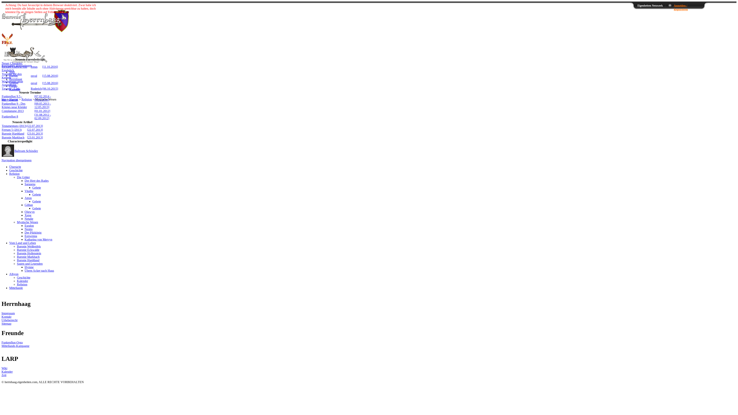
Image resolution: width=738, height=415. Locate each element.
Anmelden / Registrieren (681, 5)
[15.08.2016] (50, 75)
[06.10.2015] (50, 88)
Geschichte (16, 170)
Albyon (13, 274)
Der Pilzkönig (33, 232)
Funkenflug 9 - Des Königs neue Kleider (14, 105)
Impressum (8, 313)
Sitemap (6, 323)
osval (34, 75)
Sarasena (30, 184)
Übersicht (15, 166)
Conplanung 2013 (13, 111)
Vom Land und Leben (22, 243)
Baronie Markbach (13, 137)
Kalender (22, 281)
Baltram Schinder (26, 151)
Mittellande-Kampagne (15, 346)
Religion (27, 99)
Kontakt (6, 316)
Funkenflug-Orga (12, 342)
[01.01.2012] (42, 111)
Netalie (29, 218)
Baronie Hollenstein (29, 253)
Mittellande (16, 288)
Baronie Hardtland (13, 133)
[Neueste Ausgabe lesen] (25, 62)
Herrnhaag (15, 79)
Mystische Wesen (27, 222)
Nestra (28, 229)
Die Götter (23, 177)
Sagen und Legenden (30, 263)
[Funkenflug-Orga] (7, 45)
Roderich (36, 88)
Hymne (29, 267)
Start (12, 72)
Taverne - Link (11, 88)
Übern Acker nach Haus (39, 270)
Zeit (4, 375)
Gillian (29, 205)
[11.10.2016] (50, 66)
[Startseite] (35, 31)
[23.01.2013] (35, 133)
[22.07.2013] (35, 126)
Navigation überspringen (17, 160)
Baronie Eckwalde (28, 249)
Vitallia (29, 191)
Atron (28, 198)
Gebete (36, 187)
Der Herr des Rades (37, 180)
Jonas (34, 66)
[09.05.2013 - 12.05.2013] (42, 105)
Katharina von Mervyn (38, 239)
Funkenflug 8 (10, 116)
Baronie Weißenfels (29, 246)
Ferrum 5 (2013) (12, 129)
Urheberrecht (9, 320)
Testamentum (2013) (14, 126)
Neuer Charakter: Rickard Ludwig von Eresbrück (14, 67)
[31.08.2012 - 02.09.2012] (42, 116)
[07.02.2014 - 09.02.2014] (42, 98)
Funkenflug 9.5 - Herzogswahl (12, 98)
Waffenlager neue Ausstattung (12, 83)
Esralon (29, 225)
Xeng (28, 215)
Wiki (4, 368)
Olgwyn (30, 211)
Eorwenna (31, 236)
